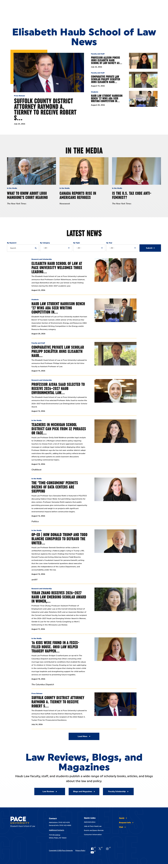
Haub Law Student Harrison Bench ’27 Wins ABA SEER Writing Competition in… (106, 98)
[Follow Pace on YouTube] (93, 852)
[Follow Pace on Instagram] (108, 849)
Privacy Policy (80, 850)
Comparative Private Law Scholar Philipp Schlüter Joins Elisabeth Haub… (105, 79)
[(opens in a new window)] (115, 431)
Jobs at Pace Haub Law (92, 826)
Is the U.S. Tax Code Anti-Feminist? (131, 195)
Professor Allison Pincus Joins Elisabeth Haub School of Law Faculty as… (106, 60)
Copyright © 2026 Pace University (61, 850)
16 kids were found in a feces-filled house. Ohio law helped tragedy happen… (55, 647)
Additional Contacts (56, 830)
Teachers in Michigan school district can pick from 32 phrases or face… (58, 429)
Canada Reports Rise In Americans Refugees (78, 195)
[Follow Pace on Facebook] (93, 849)
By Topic (76, 243)
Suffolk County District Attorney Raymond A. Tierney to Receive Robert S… (45, 109)
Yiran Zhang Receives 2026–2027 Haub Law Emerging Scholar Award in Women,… (58, 597)
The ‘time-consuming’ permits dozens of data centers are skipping (54, 487)
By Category (45, 243)
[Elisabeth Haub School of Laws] (24, 822)
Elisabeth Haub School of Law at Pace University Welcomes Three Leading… (56, 267)
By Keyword (11, 243)
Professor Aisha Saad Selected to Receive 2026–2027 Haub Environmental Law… (58, 388)
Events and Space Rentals (94, 830)
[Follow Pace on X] (100, 849)
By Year (109, 243)
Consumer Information (93, 834)
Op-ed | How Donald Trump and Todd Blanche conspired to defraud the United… (59, 539)
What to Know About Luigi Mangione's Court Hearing (27, 195)
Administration (89, 822)
